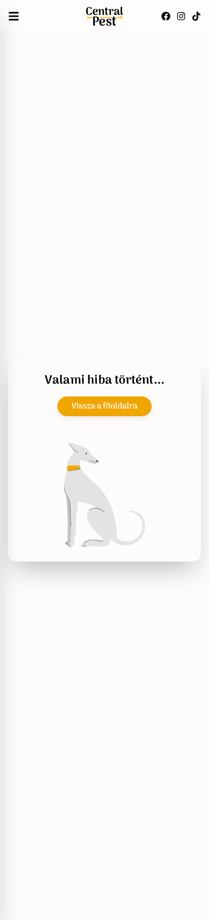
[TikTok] (196, 16)
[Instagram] (181, 16)
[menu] (13, 16)
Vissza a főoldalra (104, 406)
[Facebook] (165, 16)
